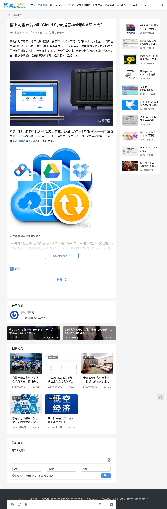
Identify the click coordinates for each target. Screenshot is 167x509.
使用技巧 (53, 357)
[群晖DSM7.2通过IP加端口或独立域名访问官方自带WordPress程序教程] (61, 363)
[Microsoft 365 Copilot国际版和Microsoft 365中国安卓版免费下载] (130, 136)
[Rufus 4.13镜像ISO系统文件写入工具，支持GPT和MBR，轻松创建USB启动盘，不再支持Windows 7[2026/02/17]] (130, 44)
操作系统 (109, 5)
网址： (86, 468)
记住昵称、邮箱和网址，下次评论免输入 (34, 475)
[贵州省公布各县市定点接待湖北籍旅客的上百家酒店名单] (97, 363)
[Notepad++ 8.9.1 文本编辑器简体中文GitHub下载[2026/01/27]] (130, 75)
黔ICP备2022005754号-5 (75, 499)
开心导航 (133, 5)
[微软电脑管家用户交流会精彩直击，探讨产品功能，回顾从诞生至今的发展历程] (26, 363)
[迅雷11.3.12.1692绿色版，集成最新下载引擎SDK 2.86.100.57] (130, 105)
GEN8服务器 (83, 5)
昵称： (17, 468)
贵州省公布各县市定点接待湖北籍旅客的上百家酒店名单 (96, 379)
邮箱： (51, 468)
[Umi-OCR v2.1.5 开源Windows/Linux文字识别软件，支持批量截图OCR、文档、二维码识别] (130, 151)
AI (51, 5)
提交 (106, 475)
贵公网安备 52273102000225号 (131, 499)
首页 (32, 5)
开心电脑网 (15, 32)
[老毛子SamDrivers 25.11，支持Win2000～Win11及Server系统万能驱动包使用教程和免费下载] (130, 90)
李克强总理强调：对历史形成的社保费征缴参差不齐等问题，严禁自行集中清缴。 (25, 420)
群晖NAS (70, 5)
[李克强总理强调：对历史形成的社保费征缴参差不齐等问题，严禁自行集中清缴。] (26, 404)
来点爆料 (42, 5)
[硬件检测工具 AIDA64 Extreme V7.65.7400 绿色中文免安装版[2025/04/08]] (130, 166)
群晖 (20, 140)
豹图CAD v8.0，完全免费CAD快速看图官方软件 (148, 120)
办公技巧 (121, 5)
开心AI (144, 5)
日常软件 (97, 5)
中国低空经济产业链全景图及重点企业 (61, 420)
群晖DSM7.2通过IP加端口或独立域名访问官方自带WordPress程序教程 (61, 379)
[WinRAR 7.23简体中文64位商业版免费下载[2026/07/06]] (130, 29)
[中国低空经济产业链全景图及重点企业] (61, 404)
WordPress (108, 499)
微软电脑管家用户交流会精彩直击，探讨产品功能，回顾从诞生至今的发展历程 (25, 379)
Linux (57, 5)
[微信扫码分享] (13, 504)
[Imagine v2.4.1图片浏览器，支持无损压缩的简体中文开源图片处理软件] (130, 59)
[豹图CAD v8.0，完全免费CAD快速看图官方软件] (130, 120)
